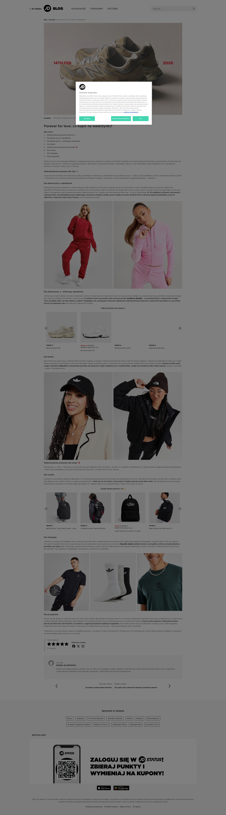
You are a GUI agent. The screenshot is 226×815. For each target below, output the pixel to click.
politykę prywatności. (130, 112)
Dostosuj (87, 118)
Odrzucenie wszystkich (121, 118)
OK (140, 118)
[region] (114, 103)
